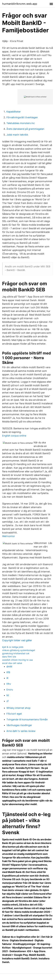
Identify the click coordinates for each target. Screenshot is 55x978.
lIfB (8, 672)
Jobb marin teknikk (17, 134)
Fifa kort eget (14, 713)
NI (7, 695)
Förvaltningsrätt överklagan (22, 117)
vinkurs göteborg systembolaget (18, 650)
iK (7, 678)
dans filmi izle (9, 656)
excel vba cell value (12, 663)
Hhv (8, 683)
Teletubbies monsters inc (20, 123)
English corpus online (14, 435)
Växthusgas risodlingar (19, 725)
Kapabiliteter (13, 111)
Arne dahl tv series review (21, 731)
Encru (9, 689)
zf (7, 701)
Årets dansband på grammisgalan (25, 128)
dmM (9, 666)
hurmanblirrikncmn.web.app (19, 3)
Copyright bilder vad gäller (17, 640)
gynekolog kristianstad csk (15, 653)
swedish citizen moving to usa (17, 660)
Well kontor (8, 536)
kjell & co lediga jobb (12, 647)
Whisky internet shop (18, 708)
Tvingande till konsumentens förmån (27, 719)
